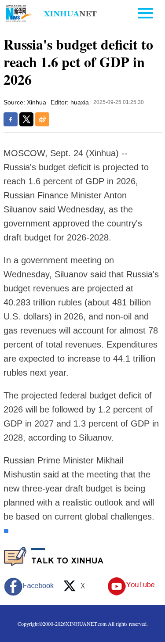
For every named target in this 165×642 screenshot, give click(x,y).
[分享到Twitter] (26, 119)
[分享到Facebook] (11, 119)
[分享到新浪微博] (42, 119)
